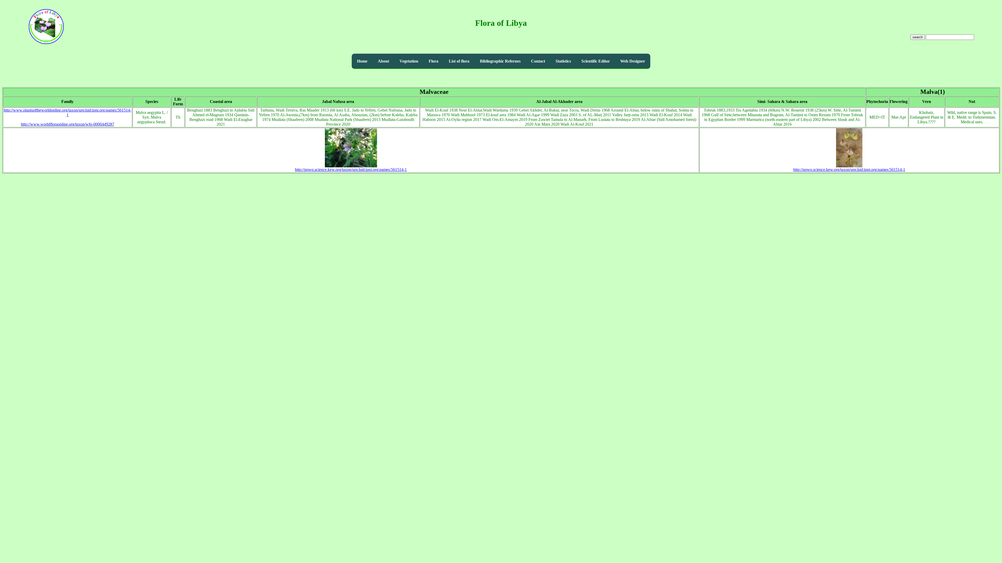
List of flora (459, 61)
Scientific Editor (595, 61)
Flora (433, 61)
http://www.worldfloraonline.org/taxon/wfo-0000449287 (67, 124)
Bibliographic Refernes (500, 61)
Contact (538, 61)
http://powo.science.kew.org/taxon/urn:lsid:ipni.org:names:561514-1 (351, 169)
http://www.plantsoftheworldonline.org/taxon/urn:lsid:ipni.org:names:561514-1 (67, 112)
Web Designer (632, 61)
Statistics (563, 61)
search (917, 37)
